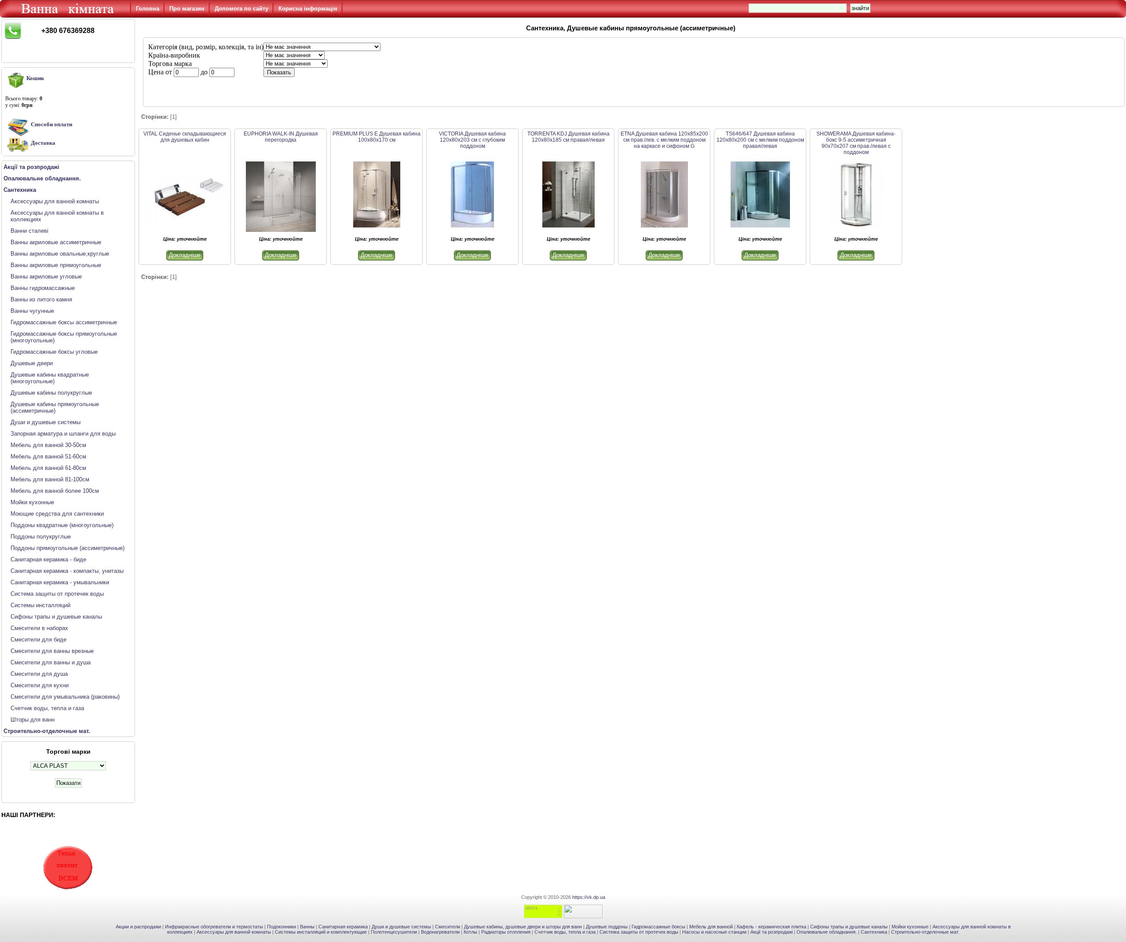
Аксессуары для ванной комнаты (55, 201)
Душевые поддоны (607, 926)
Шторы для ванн (33, 719)
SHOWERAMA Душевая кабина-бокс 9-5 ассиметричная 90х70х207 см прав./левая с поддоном (856, 143)
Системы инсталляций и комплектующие (321, 932)
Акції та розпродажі (771, 932)
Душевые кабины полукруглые (51, 392)
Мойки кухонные (32, 502)
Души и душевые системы (45, 422)
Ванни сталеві (29, 230)
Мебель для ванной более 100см (55, 490)
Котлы (470, 932)
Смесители (447, 926)
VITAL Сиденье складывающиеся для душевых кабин (184, 137)
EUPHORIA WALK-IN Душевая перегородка (281, 137)
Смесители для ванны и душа (51, 662)
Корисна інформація (307, 8)
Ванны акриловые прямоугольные (56, 265)
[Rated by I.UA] (583, 916)
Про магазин (187, 8)
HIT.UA (531, 908)
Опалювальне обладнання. (827, 932)
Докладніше (185, 255)
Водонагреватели (440, 932)
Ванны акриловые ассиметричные (56, 242)
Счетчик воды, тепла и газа (47, 708)
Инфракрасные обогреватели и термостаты (214, 926)
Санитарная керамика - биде (48, 559)
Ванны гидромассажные (43, 288)
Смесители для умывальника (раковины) (65, 696)
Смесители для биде (38, 639)
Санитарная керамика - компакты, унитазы (67, 571)
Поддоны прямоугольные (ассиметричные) (67, 548)
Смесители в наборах (39, 628)
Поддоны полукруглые (41, 536)
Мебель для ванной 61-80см (48, 468)
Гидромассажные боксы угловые (54, 351)
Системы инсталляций (40, 605)
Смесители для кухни (40, 685)
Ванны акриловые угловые (46, 276)
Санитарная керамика (343, 926)
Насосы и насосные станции (714, 932)
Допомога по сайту (241, 8)
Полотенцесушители (394, 932)
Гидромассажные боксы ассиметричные (64, 322)
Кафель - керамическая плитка (771, 926)
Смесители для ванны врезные (52, 651)
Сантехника (874, 932)
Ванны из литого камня (41, 299)
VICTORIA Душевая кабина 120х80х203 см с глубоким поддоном (472, 140)
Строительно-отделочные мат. (925, 932)
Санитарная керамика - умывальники (60, 582)
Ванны (307, 926)
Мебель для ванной (711, 926)
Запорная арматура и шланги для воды (63, 433)
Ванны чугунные (32, 311)
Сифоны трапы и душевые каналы (56, 616)
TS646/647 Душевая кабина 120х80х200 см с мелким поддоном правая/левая (760, 140)
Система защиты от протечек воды (57, 593)
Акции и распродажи (138, 926)
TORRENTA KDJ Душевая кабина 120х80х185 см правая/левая (568, 137)
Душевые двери (32, 363)
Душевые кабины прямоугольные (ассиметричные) (55, 407)
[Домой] (69, 15)
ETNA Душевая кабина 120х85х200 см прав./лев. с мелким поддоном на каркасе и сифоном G (664, 140)
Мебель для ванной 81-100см (50, 479)
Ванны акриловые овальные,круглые (60, 253)
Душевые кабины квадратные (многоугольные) (50, 378)
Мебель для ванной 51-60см (48, 456)
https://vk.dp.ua (588, 897)
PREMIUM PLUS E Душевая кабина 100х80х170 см (376, 137)
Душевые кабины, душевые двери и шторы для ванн (523, 926)
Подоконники (281, 926)
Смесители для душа (39, 674)
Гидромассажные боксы (658, 926)
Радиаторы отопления (505, 932)
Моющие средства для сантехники (57, 513)
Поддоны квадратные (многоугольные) (62, 525)
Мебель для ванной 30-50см (48, 445)
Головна (147, 8)
